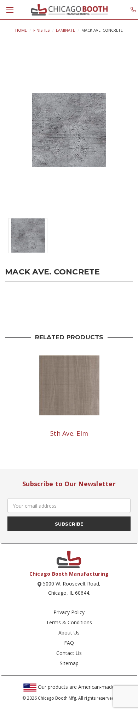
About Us (69, 632)
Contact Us (69, 653)
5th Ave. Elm (69, 433)
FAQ (69, 642)
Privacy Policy (69, 612)
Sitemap (69, 663)
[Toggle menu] (9, 9)
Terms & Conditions (69, 622)
